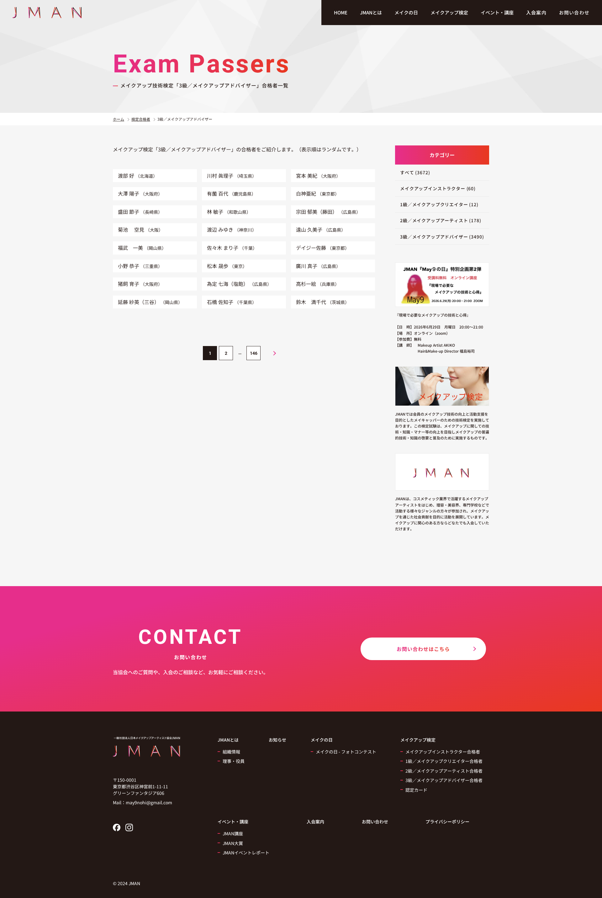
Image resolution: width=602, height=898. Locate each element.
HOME (340, 12)
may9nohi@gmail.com (149, 802)
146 (253, 353)
